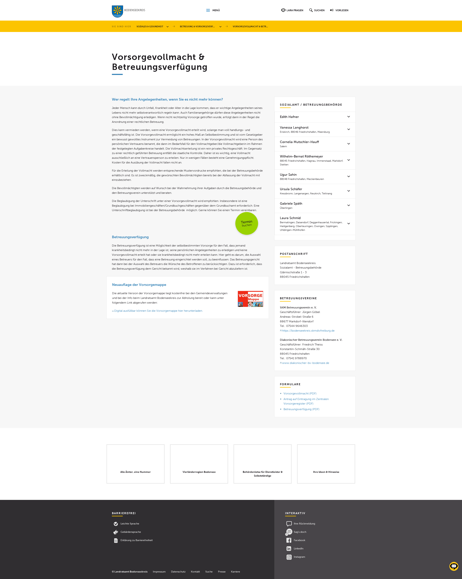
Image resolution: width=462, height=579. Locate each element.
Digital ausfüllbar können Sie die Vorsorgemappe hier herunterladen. (158, 310)
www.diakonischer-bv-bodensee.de (305, 362)
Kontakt (195, 571)
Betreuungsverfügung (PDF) (301, 409)
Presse (222, 571)
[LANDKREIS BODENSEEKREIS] (128, 12)
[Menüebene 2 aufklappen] (221, 26)
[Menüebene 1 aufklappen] (168, 26)
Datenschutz (178, 571)
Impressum (159, 571)
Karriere (235, 571)
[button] (316, 12)
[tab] (314, 117)
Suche (209, 571)
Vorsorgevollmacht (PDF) (300, 393)
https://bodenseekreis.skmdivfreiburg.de (308, 330)
